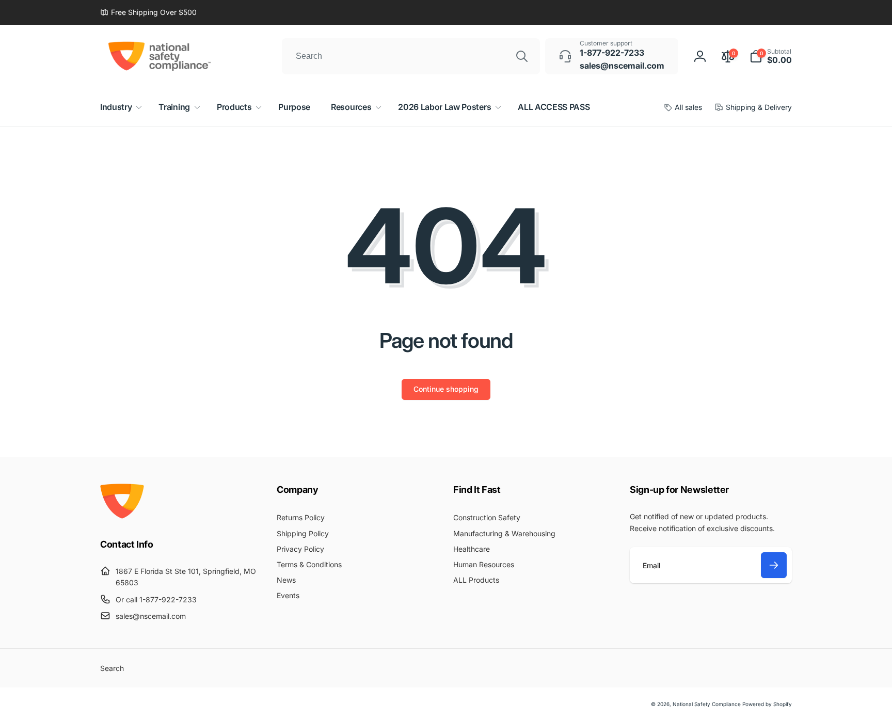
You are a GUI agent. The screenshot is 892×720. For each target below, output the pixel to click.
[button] (771, 56)
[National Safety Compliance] (122, 515)
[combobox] (411, 56)
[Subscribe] (774, 565)
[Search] (522, 56)
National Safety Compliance (707, 704)
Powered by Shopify (767, 704)
